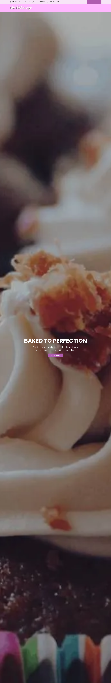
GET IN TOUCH (94, 2)
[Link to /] (21, 8)
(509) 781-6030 (54, 2)
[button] (100, 7)
